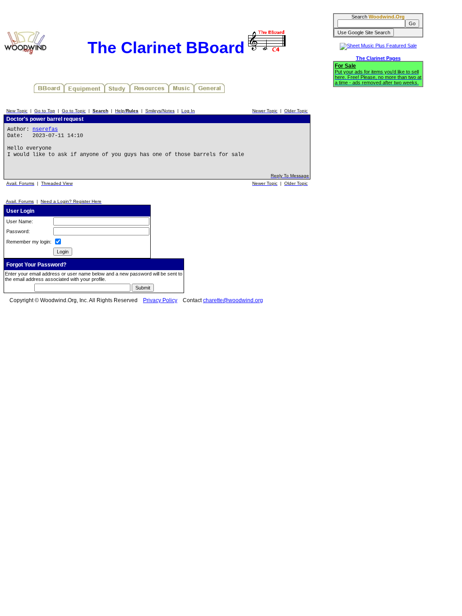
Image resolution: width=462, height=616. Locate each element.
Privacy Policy (160, 300)
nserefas (45, 129)
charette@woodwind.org (233, 300)
